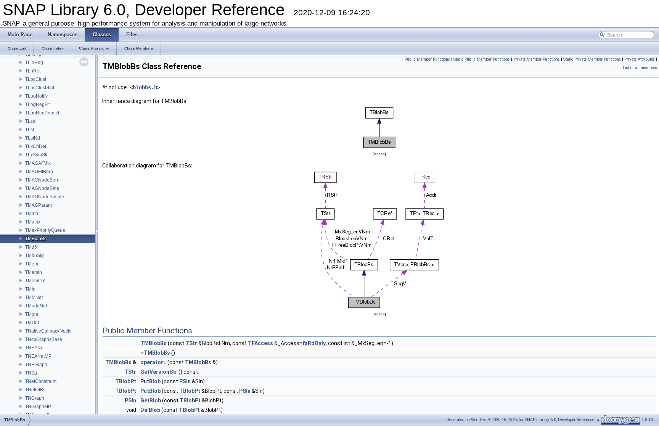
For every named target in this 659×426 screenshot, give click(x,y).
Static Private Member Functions (592, 59)
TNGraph (34, 398)
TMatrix (32, 222)
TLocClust (35, 79)
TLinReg (34, 62)
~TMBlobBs (155, 353)
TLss (30, 121)
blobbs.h (145, 87)
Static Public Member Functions (481, 59)
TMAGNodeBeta (42, 188)
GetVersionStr (158, 372)
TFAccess (260, 343)
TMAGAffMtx (38, 163)
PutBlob (150, 381)
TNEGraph (36, 364)
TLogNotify (36, 96)
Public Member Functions (427, 59)
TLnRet (32, 71)
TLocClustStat (39, 87)
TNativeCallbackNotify (48, 331)
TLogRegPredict (42, 113)
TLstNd (32, 138)
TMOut (32, 322)
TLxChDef (35, 146)
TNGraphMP (38, 406)
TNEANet (35, 347)
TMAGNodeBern (42, 180)
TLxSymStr (36, 155)
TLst (29, 129)
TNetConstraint (40, 381)
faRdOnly (314, 343)
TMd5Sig (34, 255)
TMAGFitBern (39, 171)
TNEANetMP (38, 356)
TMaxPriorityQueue (45, 230)
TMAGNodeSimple (44, 196)
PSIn (185, 381)
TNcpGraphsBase (43, 339)
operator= (153, 362)
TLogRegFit (37, 104)
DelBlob (150, 410)
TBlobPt (125, 381)
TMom (31, 314)
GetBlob (150, 400)
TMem (31, 264)
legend (379, 154)
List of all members (640, 67)
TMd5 (31, 247)
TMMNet (34, 297)
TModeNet (36, 306)
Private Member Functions (536, 59)
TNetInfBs (35, 389)
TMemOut (35, 280)
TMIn (30, 289)
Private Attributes (639, 59)
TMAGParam (38, 205)
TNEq (31, 373)
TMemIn (33, 272)
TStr (191, 343)
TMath (31, 213)
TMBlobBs (36, 238)
